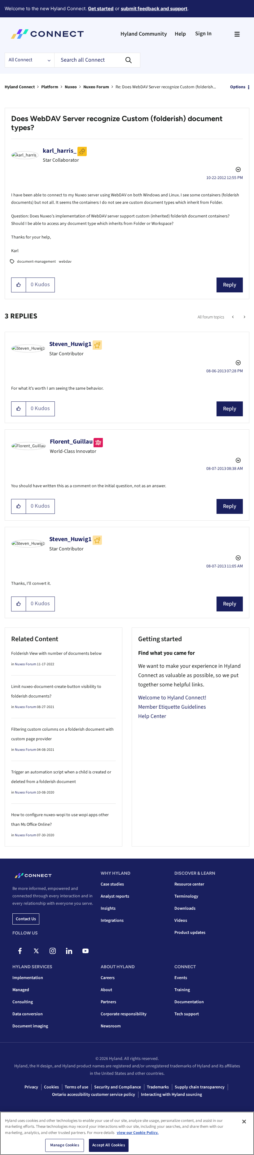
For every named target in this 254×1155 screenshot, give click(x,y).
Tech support (186, 1014)
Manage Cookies (64, 1145)
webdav (65, 261)
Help (180, 34)
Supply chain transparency (200, 1087)
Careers (108, 978)
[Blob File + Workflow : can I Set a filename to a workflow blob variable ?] (233, 317)
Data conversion (27, 1014)
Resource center (189, 884)
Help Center (152, 716)
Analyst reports (115, 896)
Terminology (186, 896)
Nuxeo (71, 87)
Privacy (31, 1087)
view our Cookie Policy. (138, 1132)
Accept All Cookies (108, 1145)
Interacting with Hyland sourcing (171, 1095)
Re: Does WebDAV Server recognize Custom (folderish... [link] (166, 87)
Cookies (51, 1087)
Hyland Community (143, 34)
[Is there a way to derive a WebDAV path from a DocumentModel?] (244, 317)
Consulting (22, 1002)
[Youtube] (85, 950)
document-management (36, 261)
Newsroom (111, 1026)
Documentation (189, 1002)
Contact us (26, 919)
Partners (108, 1002)
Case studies (112, 884)
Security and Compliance (117, 1087)
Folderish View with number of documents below (56, 653)
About (106, 990)
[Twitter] (36, 950)
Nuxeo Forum (96, 87)
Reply (229, 285)
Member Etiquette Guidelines (172, 707)
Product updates (189, 933)
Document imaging (30, 1026)
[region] (127, 1133)
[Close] (244, 1121)
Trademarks (158, 1087)
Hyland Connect (20, 87)
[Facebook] (19, 950)
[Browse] (237, 34)
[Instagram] (52, 950)
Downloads (184, 908)
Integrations (112, 920)
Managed (20, 990)
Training (182, 990)
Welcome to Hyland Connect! (172, 698)
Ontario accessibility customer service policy (93, 1095)
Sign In (203, 33)
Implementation (27, 978)
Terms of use (76, 1087)
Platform (49, 87)
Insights (108, 908)
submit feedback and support (154, 8)
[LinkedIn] (69, 950)
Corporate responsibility (124, 1014)
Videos (180, 920)
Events (180, 978)
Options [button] (237, 87)
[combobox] (97, 60)
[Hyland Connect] (47, 34)
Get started (101, 8)
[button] (18, 285)
